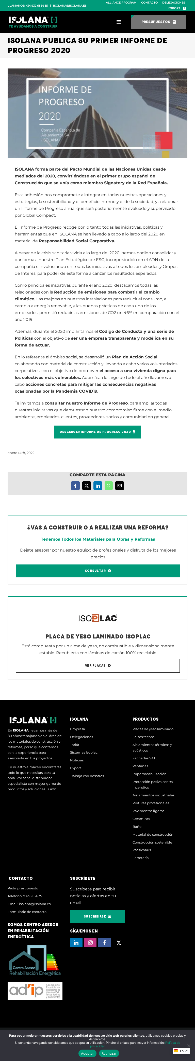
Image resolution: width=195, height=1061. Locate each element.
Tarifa (74, 745)
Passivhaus (142, 850)
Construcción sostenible (152, 842)
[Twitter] (118, 942)
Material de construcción (153, 834)
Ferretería (141, 858)
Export (75, 768)
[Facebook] (104, 942)
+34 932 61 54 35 (37, 5)
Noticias (77, 760)
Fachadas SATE (145, 758)
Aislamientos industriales (153, 795)
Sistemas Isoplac (84, 752)
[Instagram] (90, 942)
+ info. (52, 789)
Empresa (77, 729)
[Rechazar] (188, 1045)
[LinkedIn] (76, 942)
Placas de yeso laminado (153, 729)
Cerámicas (141, 819)
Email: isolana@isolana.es (29, 904)
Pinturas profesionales (151, 803)
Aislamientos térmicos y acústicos (152, 748)
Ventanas (140, 766)
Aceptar (87, 1053)
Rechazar (109, 1053)
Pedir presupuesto (23, 888)
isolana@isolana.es (70, 5)
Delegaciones (81, 737)
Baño (137, 827)
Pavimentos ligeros (148, 811)
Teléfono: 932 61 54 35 (25, 896)
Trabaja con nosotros (87, 776)
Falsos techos (143, 737)
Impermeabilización (150, 774)
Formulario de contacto (27, 912)
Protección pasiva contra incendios (153, 785)
